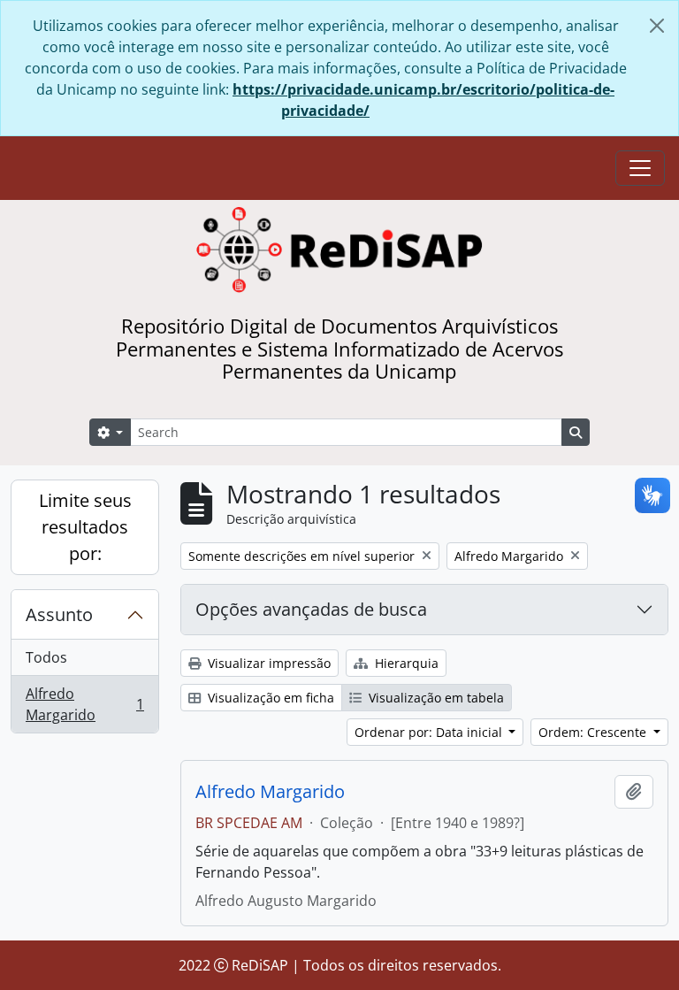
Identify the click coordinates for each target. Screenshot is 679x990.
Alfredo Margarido (84, 704)
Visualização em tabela (434, 697)
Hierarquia (405, 663)
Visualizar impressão (267, 663)
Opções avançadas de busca (311, 609)
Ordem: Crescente (594, 732)
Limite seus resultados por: (85, 526)
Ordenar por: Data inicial (430, 732)
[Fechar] (657, 25)
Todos (46, 657)
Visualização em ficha (269, 697)
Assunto (59, 614)
